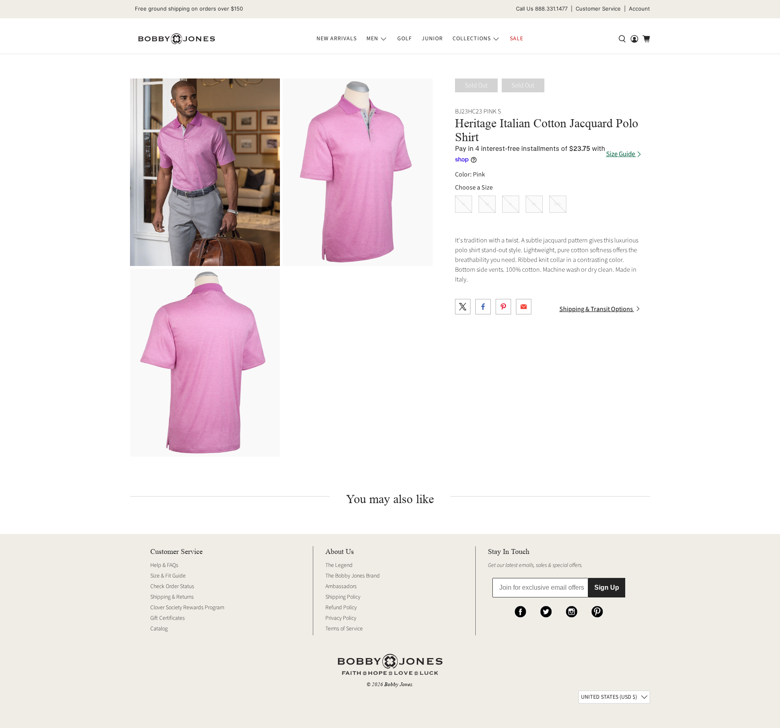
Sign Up (606, 587)
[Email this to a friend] (523, 306)
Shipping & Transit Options (596, 309)
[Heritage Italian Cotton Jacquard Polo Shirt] (205, 172)
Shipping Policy (342, 597)
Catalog (159, 629)
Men (372, 39)
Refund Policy (341, 608)
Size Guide (621, 154)
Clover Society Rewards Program (187, 608)
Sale (516, 39)
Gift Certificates (167, 618)
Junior (432, 39)
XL (534, 204)
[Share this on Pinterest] (503, 306)
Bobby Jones (398, 684)
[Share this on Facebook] (483, 306)
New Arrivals (336, 39)
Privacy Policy (340, 618)
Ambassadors (341, 586)
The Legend (339, 565)
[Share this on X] (462, 306)
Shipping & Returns (172, 597)
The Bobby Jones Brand (352, 576)
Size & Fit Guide (168, 576)
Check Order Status (172, 586)
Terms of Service (344, 629)
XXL (557, 204)
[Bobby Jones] (176, 39)
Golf (404, 39)
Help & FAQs (164, 565)
